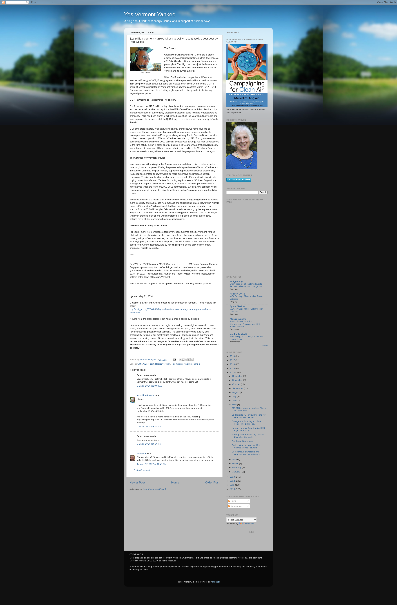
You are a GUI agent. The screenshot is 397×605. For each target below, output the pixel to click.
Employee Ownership (242, 441)
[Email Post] (174, 359)
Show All (264, 345)
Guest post (148, 364)
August (236, 392)
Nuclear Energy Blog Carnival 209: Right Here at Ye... (248, 429)
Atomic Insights (238, 319)
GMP (139, 364)
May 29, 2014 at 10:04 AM (150, 386)
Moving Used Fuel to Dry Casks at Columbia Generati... (248, 435)
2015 (232, 368)
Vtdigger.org (236, 281)
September (238, 388)
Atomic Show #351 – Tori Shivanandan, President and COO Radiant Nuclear (245, 324)
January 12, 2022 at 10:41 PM (151, 464)
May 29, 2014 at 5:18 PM (149, 426)
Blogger (216, 582)
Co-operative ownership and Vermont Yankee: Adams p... (247, 453)
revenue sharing (192, 364)
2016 (232, 364)
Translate (249, 524)
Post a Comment (142, 470)
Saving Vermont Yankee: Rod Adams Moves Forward (246, 446)
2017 (232, 360)
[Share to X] (186, 359)
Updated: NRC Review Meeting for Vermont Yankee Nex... (248, 416)
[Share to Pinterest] (192, 359)
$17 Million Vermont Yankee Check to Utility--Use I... (249, 409)
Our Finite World (238, 334)
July (234, 396)
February (237, 467)
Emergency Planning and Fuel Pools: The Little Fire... (246, 422)
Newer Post (137, 482)
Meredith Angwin (145, 395)
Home (175, 482)
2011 (232, 485)
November (237, 380)
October (236, 384)
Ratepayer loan (162, 364)
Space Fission (237, 306)
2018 (232, 356)
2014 (232, 372)
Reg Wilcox (177, 364)
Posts (233, 501)
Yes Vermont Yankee (149, 14)
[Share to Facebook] (189, 359)
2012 (232, 481)
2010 (232, 489)
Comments (235, 506)
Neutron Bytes (237, 294)
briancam (141, 453)
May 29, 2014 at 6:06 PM (149, 444)
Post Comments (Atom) (154, 489)
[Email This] (180, 359)
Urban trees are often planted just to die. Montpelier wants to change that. (246, 285)
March (235, 463)
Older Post (212, 482)
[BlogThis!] (183, 359)
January (236, 472)
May (234, 404)
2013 (232, 477)
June (235, 400)
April (234, 459)
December (237, 376)
